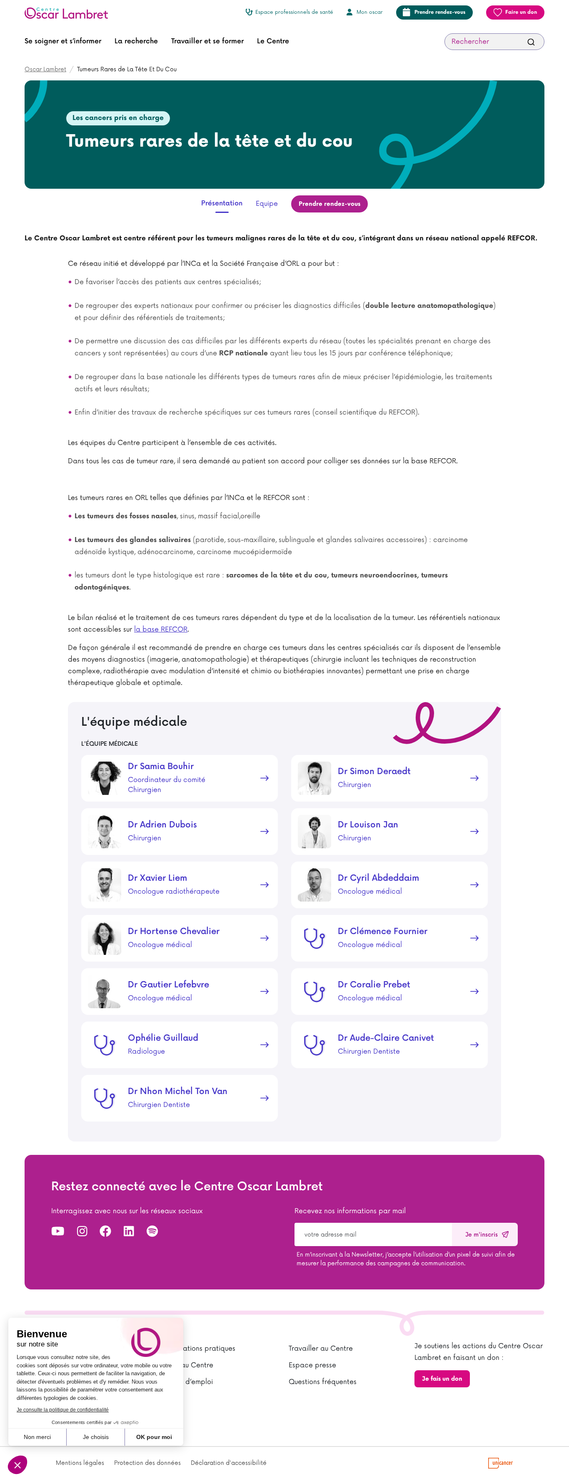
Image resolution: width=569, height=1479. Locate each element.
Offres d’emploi (188, 1382)
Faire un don (521, 12)
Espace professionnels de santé (294, 12)
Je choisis (96, 1437)
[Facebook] (105, 1231)
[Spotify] (152, 1231)
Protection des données (147, 1463)
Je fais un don (442, 1378)
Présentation (221, 203)
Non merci (37, 1437)
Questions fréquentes (323, 1382)
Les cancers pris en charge (118, 118)
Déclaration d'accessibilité (229, 1463)
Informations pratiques (199, 1348)
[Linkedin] (129, 1231)
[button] (63, 41)
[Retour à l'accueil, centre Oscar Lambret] (70, 12)
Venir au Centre (188, 1365)
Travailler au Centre (321, 1348)
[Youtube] (58, 1231)
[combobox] (494, 41)
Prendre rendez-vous (439, 12)
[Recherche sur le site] (531, 41)
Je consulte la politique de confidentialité (63, 1410)
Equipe (267, 204)
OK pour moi (154, 1437)
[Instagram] (82, 1231)
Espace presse (312, 1365)
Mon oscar (370, 12)
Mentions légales (80, 1463)
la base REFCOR (160, 629)
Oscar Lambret (45, 69)
